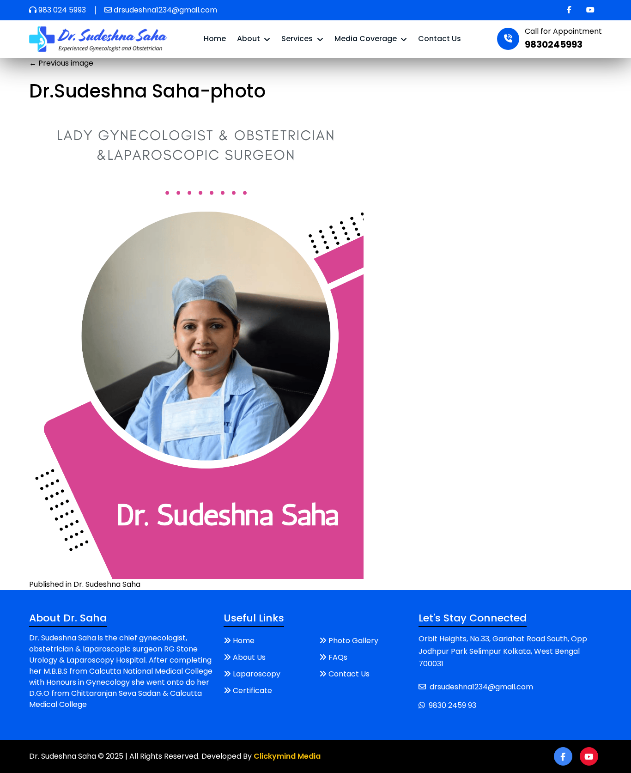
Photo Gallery (353, 640)
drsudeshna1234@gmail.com (165, 10)
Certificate (252, 690)
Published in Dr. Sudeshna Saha (84, 584)
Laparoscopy (256, 674)
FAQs (337, 657)
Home (215, 38)
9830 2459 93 (452, 705)
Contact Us (439, 38)
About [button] (249, 38)
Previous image (61, 63)
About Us (249, 657)
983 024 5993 (62, 10)
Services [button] (298, 38)
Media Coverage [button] (366, 38)
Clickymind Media (287, 756)
